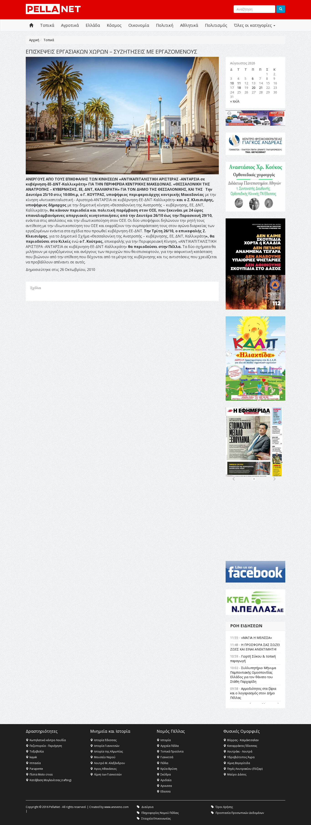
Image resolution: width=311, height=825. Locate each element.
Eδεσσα (166, 791)
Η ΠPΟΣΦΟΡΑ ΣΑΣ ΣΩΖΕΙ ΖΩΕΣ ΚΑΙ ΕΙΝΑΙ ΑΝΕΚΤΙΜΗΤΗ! (255, 646)
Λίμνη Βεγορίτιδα (238, 763)
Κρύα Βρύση (169, 769)
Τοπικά (47, 25)
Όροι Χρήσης (224, 807)
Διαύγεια (147, 807)
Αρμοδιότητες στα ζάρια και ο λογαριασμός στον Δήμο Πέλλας (253, 693)
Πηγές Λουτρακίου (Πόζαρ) (245, 769)
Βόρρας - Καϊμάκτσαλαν (243, 740)
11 (239, 83)
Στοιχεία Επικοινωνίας (156, 818)
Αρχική (34, 40)
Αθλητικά (189, 25)
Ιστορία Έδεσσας (105, 740)
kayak (33, 757)
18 (239, 87)
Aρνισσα (166, 786)
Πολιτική (164, 25)
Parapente (36, 769)
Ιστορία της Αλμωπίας (108, 751)
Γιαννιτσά (167, 757)
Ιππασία (35, 763)
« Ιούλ (235, 101)
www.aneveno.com (116, 807)
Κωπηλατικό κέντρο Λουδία (48, 740)
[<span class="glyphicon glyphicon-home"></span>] (31, 25)
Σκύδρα (166, 774)
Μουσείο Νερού (104, 757)
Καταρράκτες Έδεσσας (242, 746)
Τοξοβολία (37, 751)
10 (232, 83)
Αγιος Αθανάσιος (105, 769)
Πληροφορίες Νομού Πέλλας (160, 813)
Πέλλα (164, 763)
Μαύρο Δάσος (236, 774)
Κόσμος (114, 25)
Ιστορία (166, 740)
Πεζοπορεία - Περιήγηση (46, 746)
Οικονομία (138, 25)
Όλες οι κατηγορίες (253, 25)
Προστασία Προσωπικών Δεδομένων (240, 813)
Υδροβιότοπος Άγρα (241, 757)
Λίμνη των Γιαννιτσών (108, 774)
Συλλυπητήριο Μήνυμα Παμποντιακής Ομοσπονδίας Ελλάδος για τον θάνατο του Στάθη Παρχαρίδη (253, 675)
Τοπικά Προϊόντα (172, 751)
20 (253, 87)
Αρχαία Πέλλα (170, 746)
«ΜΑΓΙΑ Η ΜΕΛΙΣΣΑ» (256, 637)
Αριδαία (166, 780)
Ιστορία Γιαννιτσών (106, 746)
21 (261, 87)
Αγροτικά (70, 25)
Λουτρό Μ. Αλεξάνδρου (109, 763)
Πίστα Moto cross (41, 774)
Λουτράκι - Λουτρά (239, 751)
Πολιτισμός (216, 25)
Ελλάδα (93, 25)
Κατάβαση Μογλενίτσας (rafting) (50, 780)
